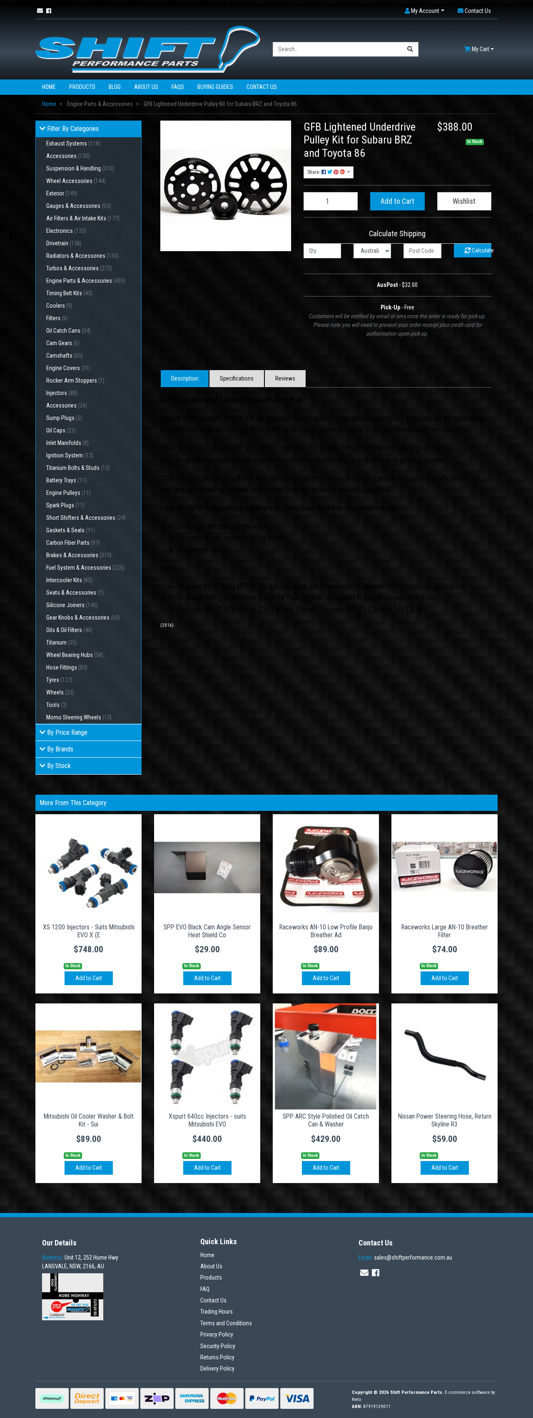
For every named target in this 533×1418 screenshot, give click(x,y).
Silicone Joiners (72, 605)
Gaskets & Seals (70, 530)
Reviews (285, 378)
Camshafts (64, 355)
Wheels (60, 692)
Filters (57, 318)
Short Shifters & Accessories (86, 517)
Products (82, 87)
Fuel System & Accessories (85, 567)
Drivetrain (64, 243)
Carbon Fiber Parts (73, 542)
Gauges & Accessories (78, 206)
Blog (115, 87)
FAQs (178, 87)
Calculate (481, 250)
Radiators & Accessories (82, 255)
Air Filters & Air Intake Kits (83, 218)
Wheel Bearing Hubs (74, 655)
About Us (146, 87)
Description (184, 378)
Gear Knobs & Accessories (83, 617)
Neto (356, 1399)
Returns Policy (217, 1357)
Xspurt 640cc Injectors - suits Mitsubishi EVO (207, 1120)
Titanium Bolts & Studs (78, 467)
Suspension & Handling (80, 168)
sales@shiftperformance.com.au (405, 1257)
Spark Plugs (65, 505)
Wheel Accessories (76, 181)
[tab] (184, 379)
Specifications (237, 378)
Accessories (68, 156)
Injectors (61, 393)
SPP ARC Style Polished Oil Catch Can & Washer (326, 1120)
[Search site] (410, 49)
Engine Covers (68, 368)
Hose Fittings (66, 667)
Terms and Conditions (226, 1323)
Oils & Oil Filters (69, 630)
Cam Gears (63, 343)
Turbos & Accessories (79, 268)
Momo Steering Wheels (79, 717)
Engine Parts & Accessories (85, 280)
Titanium (61, 642)
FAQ (204, 1289)
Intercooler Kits (69, 580)
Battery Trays (66, 480)
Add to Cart (397, 201)
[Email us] (40, 10)
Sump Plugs (64, 418)
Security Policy (217, 1346)
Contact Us (262, 87)
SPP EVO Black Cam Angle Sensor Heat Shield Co (207, 931)
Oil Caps (61, 430)
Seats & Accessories (75, 592)
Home (49, 87)
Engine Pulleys (68, 492)
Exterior (61, 193)
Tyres (59, 680)
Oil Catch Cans (68, 330)
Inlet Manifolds (67, 443)
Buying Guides (215, 87)
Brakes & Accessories (79, 555)
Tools (56, 705)
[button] (424, 11)
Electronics (66, 230)
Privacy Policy (216, 1334)
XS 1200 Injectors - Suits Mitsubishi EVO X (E (88, 931)
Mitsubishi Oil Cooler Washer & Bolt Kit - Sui (89, 1120)
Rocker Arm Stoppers (75, 380)
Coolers (59, 305)
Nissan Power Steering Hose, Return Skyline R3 (444, 1120)
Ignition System (69, 455)
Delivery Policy (217, 1368)
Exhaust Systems (73, 143)
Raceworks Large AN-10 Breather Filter (444, 931)
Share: (314, 172)
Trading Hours (216, 1311)
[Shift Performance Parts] (147, 48)
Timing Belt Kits (69, 293)
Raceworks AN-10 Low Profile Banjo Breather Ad (326, 931)
